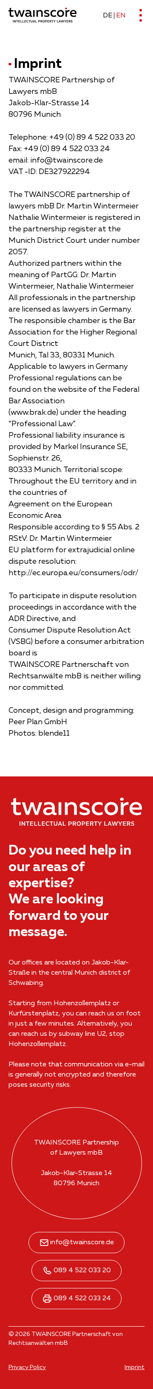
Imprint (134, 1367)
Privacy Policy (27, 1367)
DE (107, 15)
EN (121, 15)
